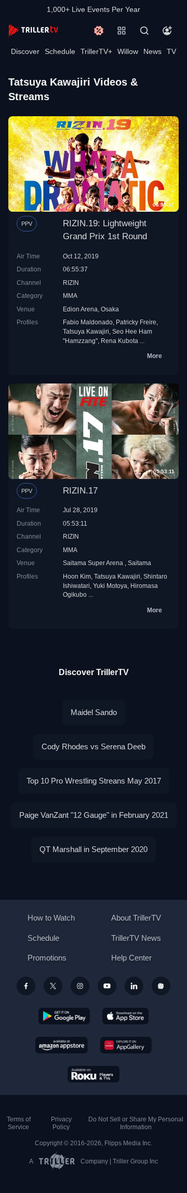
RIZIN (71, 282)
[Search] (144, 30)
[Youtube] (107, 986)
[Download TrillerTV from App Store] (125, 1016)
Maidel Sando (94, 712)
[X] (53, 986)
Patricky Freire (136, 322)
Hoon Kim (77, 576)
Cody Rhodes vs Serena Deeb (93, 746)
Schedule (60, 51)
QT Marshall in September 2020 (93, 849)
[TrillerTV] (33, 30)
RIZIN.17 (80, 491)
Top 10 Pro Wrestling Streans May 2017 (93, 780)
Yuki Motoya (110, 585)
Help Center (131, 957)
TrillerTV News (136, 938)
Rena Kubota (119, 340)
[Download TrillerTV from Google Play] (64, 1016)
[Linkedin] (134, 986)
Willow (127, 51)
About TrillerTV (136, 917)
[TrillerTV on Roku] (93, 1074)
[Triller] (161, 986)
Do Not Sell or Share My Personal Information (135, 1123)
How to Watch (51, 917)
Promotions (47, 957)
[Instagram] (80, 986)
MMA (70, 295)
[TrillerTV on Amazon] (61, 1045)
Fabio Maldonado (88, 322)
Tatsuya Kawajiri (86, 331)
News (152, 51)
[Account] (167, 30)
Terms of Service (19, 1123)
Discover (25, 51)
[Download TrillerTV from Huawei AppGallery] (126, 1045)
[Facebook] (26, 986)
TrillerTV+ (96, 51)
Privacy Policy (61, 1123)
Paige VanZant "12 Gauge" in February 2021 (93, 815)
